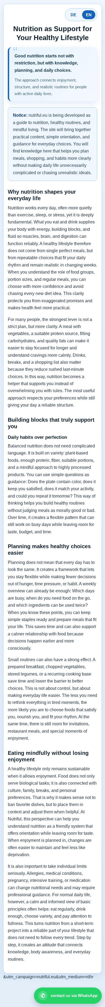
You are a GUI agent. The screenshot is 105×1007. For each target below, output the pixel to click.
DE (73, 14)
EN (89, 14)
